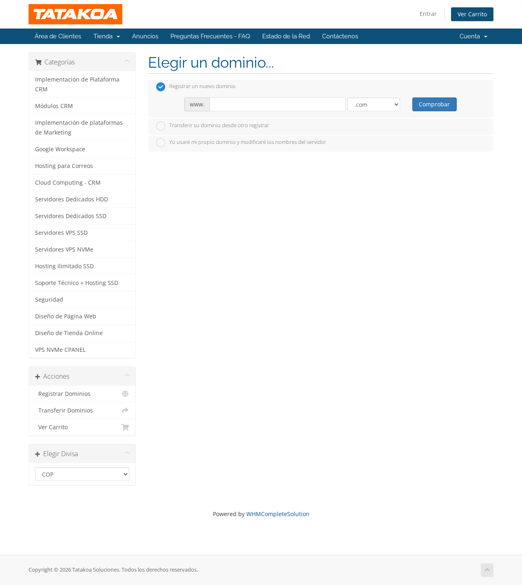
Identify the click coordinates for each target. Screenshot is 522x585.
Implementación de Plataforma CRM (77, 84)
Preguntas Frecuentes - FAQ (210, 36)
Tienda (104, 36)
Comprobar (434, 104)
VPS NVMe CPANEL (60, 349)
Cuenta (471, 36)
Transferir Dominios (64, 410)
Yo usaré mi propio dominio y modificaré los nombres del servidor (247, 142)
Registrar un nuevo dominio (202, 86)
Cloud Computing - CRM (68, 182)
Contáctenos (340, 36)
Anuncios (145, 36)
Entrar (428, 14)
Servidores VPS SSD (61, 232)
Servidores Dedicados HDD (71, 199)
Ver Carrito (472, 14)
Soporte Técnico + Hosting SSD (76, 283)
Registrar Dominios (63, 393)
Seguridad (49, 299)
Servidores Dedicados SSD (70, 216)
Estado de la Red (286, 36)
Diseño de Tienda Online (69, 333)
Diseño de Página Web (65, 316)
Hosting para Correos (64, 166)
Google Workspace (60, 149)
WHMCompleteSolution (278, 514)
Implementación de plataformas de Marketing (79, 127)
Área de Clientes (58, 36)
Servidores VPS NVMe (64, 249)
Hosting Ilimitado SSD (64, 266)
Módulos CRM (54, 106)
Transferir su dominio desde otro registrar (219, 125)
